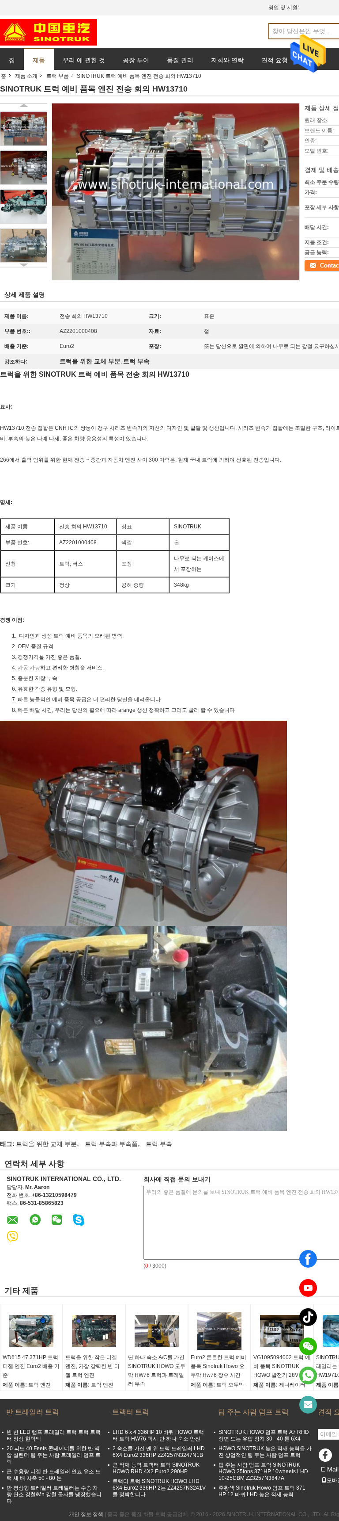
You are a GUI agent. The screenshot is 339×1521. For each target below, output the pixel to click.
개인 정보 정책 (86, 1514)
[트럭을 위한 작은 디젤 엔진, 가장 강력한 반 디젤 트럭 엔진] (94, 1331)
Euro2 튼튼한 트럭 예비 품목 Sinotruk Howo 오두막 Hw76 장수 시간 (218, 1366)
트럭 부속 (159, 1143)
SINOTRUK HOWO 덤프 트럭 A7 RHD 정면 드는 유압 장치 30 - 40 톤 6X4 (263, 1435)
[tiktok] (308, 1317)
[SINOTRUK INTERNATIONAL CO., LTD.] (48, 32)
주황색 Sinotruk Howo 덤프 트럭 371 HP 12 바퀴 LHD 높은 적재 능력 (261, 1491)
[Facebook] (308, 1259)
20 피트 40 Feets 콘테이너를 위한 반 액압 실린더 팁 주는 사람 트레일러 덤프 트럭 (54, 1455)
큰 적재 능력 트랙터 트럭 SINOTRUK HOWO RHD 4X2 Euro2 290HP (156, 1468)
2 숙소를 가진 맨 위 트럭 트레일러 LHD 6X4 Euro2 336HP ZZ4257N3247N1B (159, 1451)
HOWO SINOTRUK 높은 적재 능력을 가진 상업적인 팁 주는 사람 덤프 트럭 (265, 1451)
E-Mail (330, 1469)
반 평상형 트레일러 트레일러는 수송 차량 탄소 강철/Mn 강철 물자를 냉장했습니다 (54, 1494)
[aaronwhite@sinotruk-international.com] (308, 1405)
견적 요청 (274, 60)
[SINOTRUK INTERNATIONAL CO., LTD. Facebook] (326, 1457)
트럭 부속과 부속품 (111, 1143)
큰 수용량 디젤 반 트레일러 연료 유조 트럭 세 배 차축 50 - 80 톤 (54, 1474)
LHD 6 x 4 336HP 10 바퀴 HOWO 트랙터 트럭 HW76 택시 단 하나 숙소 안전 (158, 1435)
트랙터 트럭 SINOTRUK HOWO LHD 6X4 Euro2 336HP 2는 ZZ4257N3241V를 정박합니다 (159, 1488)
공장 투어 (136, 60)
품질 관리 (180, 60)
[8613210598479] (308, 1375)
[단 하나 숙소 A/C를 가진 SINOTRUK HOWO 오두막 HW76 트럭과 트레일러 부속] (157, 1331)
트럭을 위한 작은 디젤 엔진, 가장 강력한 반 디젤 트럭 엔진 (92, 1366)
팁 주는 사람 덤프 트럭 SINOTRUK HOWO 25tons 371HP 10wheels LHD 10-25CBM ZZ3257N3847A (263, 1471)
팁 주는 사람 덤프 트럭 (253, 1412)
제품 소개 (26, 76)
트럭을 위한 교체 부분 (46, 1143)
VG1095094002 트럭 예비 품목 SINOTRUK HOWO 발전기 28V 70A (281, 1366)
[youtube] (308, 1288)
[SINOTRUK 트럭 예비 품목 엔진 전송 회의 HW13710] (23, 128)
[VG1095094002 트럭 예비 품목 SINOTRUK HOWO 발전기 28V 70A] (282, 1331)
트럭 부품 (57, 76)
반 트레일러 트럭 (32, 1412)
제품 (39, 60)
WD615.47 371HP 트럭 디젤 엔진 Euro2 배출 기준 (31, 1366)
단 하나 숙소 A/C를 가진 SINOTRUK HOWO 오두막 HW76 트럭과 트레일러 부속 (156, 1370)
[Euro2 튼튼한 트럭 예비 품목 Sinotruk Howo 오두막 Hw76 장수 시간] (219, 1331)
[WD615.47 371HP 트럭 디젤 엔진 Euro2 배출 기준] (31, 1331)
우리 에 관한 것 (84, 60)
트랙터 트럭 (130, 1412)
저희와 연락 (227, 60)
